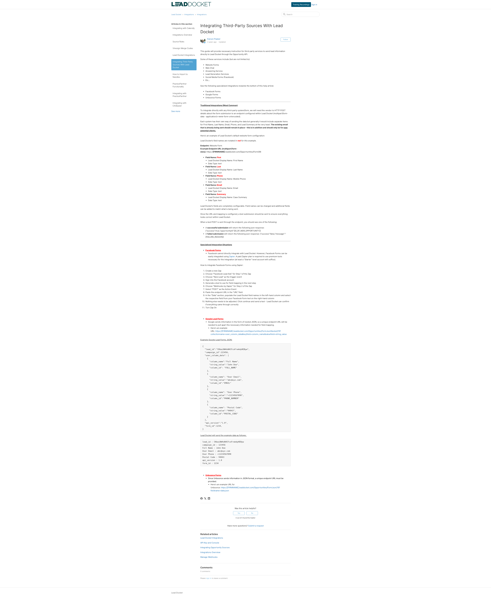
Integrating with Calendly (184, 28)
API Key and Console (209, 543)
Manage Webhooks (208, 557)
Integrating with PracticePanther (180, 95)
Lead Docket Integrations (184, 55)
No (252, 513)
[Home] (191, 6)
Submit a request (256, 526)
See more (175, 111)
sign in (208, 578)
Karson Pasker (213, 39)
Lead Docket (176, 14)
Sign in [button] (314, 4)
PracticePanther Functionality (180, 85)
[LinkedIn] (209, 498)
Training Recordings (301, 4)
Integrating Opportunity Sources (215, 547)
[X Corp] (205, 498)
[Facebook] (201, 498)
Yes (239, 513)
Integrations (189, 14)
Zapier (232, 256)
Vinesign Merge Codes (183, 48)
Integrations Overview (182, 35)
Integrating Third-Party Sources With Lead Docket (183, 64)
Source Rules (178, 41)
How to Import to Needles (180, 75)
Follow (285, 39)
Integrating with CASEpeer (179, 104)
